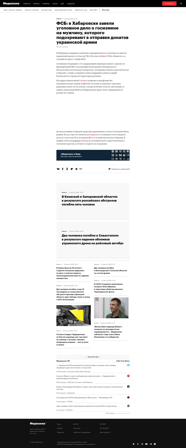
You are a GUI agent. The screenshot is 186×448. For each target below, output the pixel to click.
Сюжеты (36, 3)
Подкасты (71, 3)
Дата (62, 3)
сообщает (102, 56)
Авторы (59, 428)
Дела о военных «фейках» (13, 9)
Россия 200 (104, 428)
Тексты (55, 3)
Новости (26, 3)
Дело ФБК (93, 9)
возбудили (86, 141)
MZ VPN (102, 424)
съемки (82, 81)
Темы (59, 424)
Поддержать (169, 3)
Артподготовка (46, 9)
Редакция (60, 432)
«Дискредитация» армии (63, 9)
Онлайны (46, 3)
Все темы (105, 10)
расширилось (93, 135)
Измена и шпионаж (32, 9)
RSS (76, 424)
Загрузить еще (93, 357)
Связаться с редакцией (120, 168)
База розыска (105, 432)
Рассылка (76, 428)
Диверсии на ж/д (81, 9)
